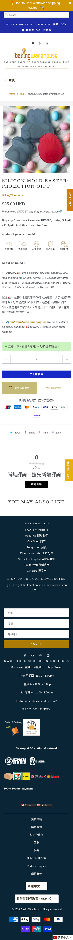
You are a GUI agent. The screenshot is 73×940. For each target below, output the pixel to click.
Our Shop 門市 (36, 541)
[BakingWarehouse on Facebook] (26, 43)
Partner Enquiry (36, 866)
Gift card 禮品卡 (36, 570)
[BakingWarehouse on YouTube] (33, 43)
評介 (36, 850)
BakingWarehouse (13, 195)
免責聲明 (36, 819)
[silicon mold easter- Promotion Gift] (36, 139)
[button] (63, 937)
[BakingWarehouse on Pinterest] (40, 43)
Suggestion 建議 (36, 547)
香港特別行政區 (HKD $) (35, 898)
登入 (64, 24)
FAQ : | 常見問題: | (36, 529)
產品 (22, 94)
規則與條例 (36, 834)
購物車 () (32, 30)
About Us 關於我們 (36, 535)
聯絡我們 (36, 873)
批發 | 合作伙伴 (36, 858)
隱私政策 (36, 827)
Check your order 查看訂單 (36, 553)
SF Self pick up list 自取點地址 (36, 559)
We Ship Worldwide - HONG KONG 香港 (32, 24)
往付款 (47, 30)
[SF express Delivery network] (8, 779)
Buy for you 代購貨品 (36, 564)
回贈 (36, 842)
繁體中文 (34, 886)
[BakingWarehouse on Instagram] (47, 43)
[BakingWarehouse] (36, 59)
